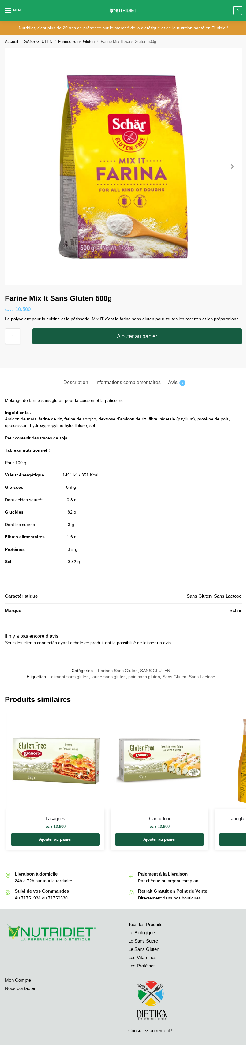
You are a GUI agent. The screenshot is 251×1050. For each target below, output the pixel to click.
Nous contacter (20, 988)
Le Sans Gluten (143, 949)
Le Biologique (141, 932)
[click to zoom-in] (123, 166)
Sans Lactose (202, 676)
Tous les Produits (145, 924)
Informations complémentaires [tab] (128, 382)
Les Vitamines (142, 957)
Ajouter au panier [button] (55, 839)
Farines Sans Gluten (76, 41)
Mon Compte (18, 980)
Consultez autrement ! (150, 1030)
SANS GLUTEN (38, 41)
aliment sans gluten (70, 676)
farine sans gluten (108, 676)
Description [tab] (75, 382)
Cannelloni (159, 818)
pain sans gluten (144, 676)
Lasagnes (55, 818)
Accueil (11, 41)
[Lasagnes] (55, 760)
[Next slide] (232, 166)
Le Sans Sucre (143, 941)
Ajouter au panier (137, 336)
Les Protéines (142, 965)
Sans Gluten (174, 676)
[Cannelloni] (159, 760)
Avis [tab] (175, 382)
